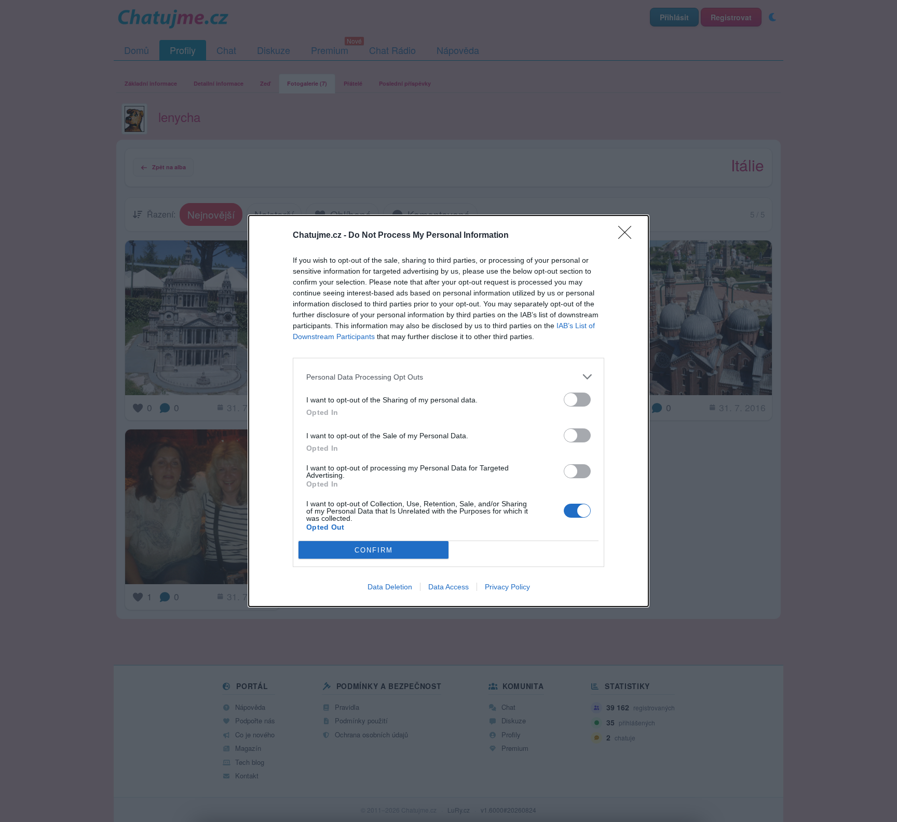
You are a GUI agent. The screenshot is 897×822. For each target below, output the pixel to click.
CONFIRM (374, 550)
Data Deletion (390, 587)
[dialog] (448, 411)
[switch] (577, 400)
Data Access (448, 587)
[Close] (628, 236)
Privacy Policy (507, 587)
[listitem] (448, 376)
